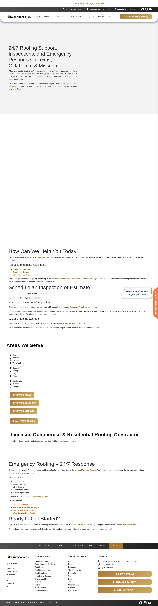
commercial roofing (46, 257)
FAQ (88, 17)
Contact (111, 17)
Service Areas (74, 17)
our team (43, 77)
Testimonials (98, 17)
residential (30, 257)
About (47, 17)
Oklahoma (16, 86)
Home (39, 17)
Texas (74, 84)
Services (59, 17)
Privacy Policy (52, 603)
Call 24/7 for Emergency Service (89, 3)
